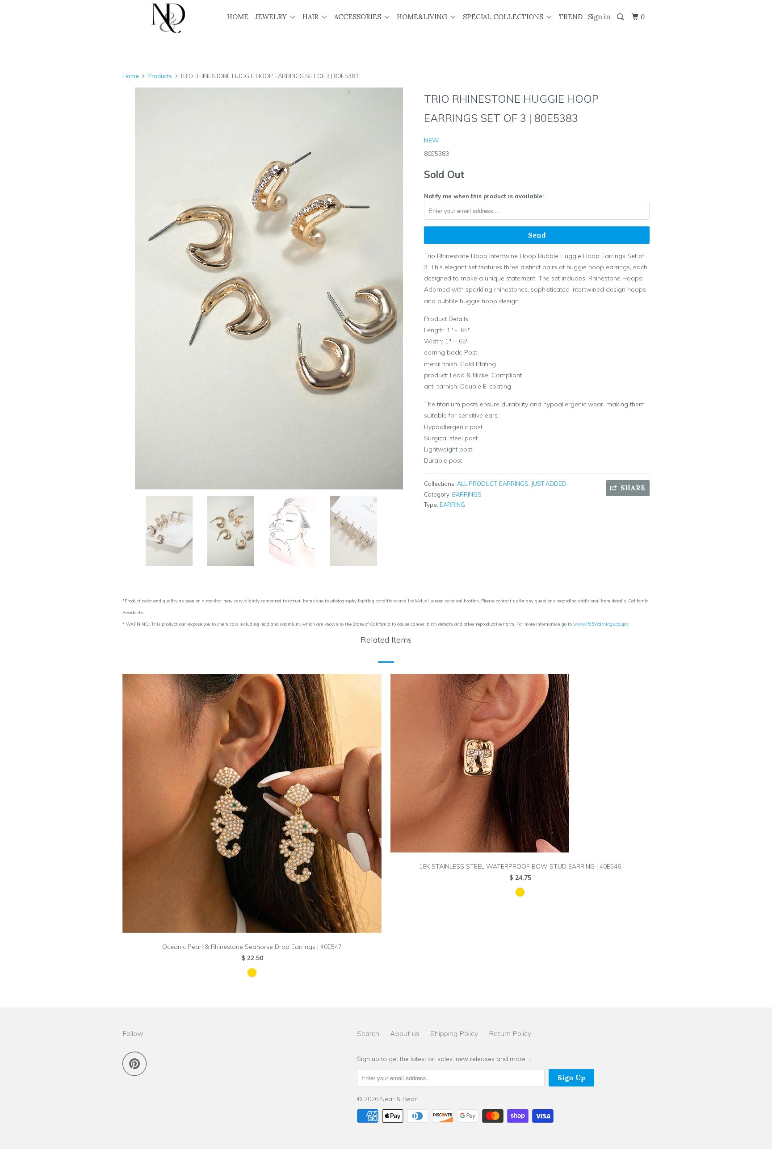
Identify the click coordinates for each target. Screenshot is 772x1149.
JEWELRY (272, 17)
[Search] (621, 17)
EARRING (452, 504)
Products (159, 75)
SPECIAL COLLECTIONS (505, 17)
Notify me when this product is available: (484, 196)
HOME (237, 17)
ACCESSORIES (359, 17)
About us (405, 1033)
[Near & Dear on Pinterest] (136, 1063)
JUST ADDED (548, 483)
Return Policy (510, 1033)
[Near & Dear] (168, 18)
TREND (571, 17)
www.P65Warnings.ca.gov (601, 624)
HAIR (312, 17)
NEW (431, 140)
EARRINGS (514, 483)
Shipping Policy (454, 1033)
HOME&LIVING (424, 17)
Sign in (599, 17)
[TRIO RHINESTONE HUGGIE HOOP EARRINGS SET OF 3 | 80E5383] (268, 288)
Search (368, 1033)
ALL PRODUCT (476, 483)
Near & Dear (398, 1099)
